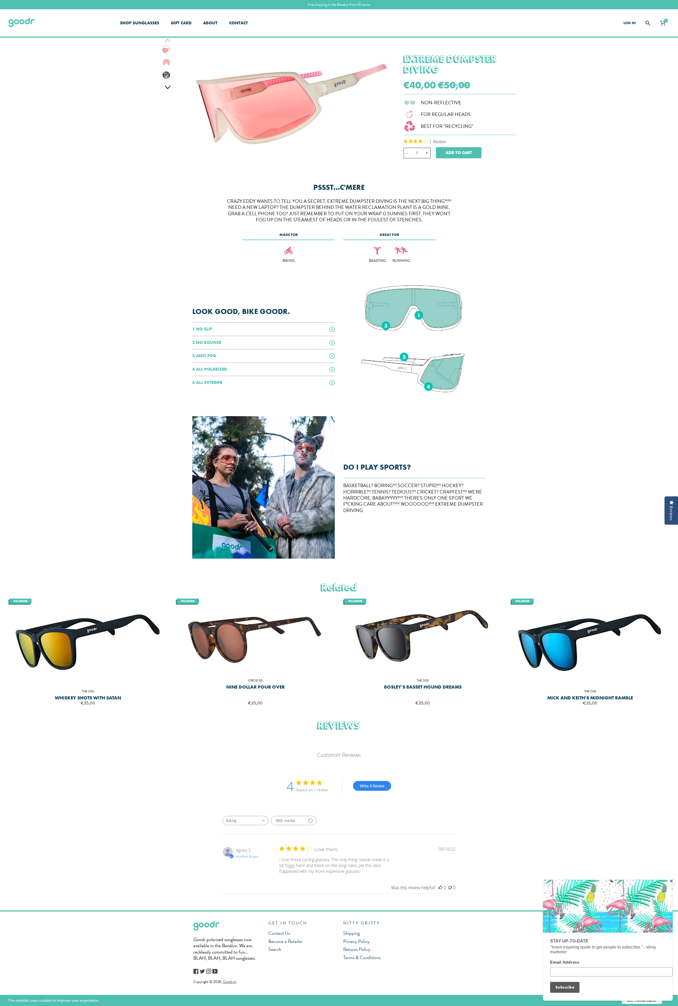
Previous (168, 40)
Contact (238, 23)
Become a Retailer (285, 941)
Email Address (564, 962)
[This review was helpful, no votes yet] (440, 888)
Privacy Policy (356, 941)
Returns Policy (356, 949)
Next (168, 87)
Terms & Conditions (361, 957)
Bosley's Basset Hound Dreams (423, 687)
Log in (629, 22)
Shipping (351, 933)
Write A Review (372, 785)
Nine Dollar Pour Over (255, 687)
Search (274, 949)
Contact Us (279, 933)
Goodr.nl (229, 982)
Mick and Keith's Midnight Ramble (590, 698)
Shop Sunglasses (139, 23)
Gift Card (181, 23)
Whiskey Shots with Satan (88, 698)
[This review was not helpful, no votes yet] (450, 888)
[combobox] (245, 820)
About (210, 23)
